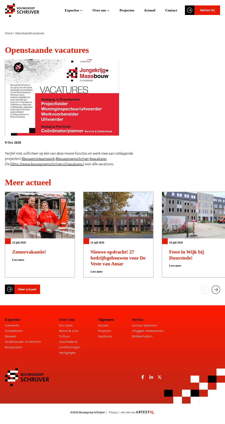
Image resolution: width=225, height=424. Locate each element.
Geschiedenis (68, 342)
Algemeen (106, 319)
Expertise (72, 10)
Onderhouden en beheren (23, 342)
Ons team (66, 325)
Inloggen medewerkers (148, 331)
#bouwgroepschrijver (72, 158)
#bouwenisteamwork (38, 158)
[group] (40, 235)
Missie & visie (68, 331)
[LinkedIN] (151, 377)
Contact (171, 10)
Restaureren (13, 347)
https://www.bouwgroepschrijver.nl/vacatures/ (47, 164)
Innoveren (12, 325)
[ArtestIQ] (145, 412)
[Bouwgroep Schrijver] (22, 10)
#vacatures (98, 158)
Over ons (99, 10)
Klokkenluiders (142, 336)
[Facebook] (143, 377)
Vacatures (105, 336)
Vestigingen (67, 353)
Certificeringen (69, 347)
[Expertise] (81, 10)
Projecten (127, 10)
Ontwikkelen (14, 331)
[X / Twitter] (159, 377)
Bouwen (10, 336)
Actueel (149, 10)
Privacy (113, 412)
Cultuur (64, 336)
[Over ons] (108, 10)
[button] (204, 289)
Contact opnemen (144, 325)
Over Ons (67, 319)
